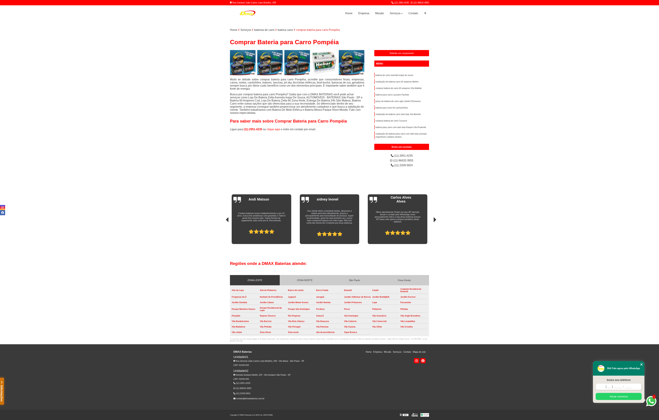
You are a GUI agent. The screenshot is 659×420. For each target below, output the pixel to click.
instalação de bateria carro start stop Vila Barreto (398, 114)
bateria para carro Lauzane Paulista (392, 95)
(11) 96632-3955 (421, 2)
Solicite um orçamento (402, 53)
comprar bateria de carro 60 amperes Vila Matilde (398, 88)
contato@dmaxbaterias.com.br (249, 398)
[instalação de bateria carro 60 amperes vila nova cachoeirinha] (270, 63)
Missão (379, 13)
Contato (413, 13)
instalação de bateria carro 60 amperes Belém (397, 82)
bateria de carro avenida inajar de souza (394, 75)
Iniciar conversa (619, 396)
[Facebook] (423, 360)
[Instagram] (416, 360)
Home (348, 13)
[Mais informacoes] (425, 13)
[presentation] (222, 232)
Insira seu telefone (619, 380)
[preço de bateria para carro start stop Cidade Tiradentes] (324, 63)
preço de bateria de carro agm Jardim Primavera (398, 101)
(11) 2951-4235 (401, 2)
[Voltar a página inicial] (247, 13)
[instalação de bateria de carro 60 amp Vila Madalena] (351, 63)
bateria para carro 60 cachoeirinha (391, 108)
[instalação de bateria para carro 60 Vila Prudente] (297, 63)
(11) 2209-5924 (403, 165)
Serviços (395, 13)
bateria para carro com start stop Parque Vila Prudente (400, 127)
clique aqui (273, 129)
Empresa (363, 13)
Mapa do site (419, 352)
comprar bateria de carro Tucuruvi (391, 121)
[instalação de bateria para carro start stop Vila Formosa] (243, 63)
